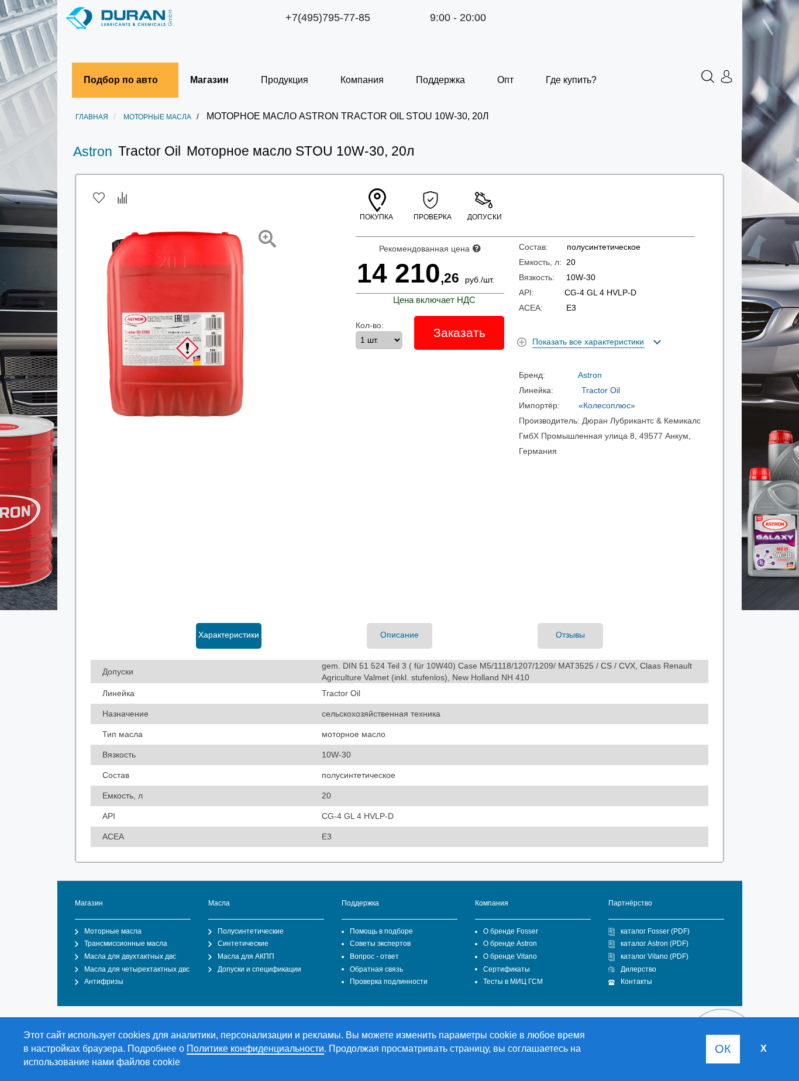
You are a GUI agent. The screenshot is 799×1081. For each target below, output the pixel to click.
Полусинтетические (251, 931)
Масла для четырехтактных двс (137, 969)
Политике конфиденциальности (255, 1049)
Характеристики (228, 634)
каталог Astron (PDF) (654, 943)
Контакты (636, 981)
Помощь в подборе (381, 931)
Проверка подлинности (389, 981)
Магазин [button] (209, 80)
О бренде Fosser (510, 931)
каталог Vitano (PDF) (654, 956)
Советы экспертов (380, 943)
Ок (723, 1048)
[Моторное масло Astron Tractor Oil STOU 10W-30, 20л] (267, 238)
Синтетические (243, 943)
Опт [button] (505, 80)
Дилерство (638, 969)
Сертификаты (506, 969)
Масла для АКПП (246, 956)
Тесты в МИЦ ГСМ (513, 981)
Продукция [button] (284, 80)
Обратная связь (376, 969)
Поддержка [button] (440, 80)
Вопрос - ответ (374, 956)
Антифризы (103, 981)
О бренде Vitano (510, 956)
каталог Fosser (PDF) (655, 931)
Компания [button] (362, 80)
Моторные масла (113, 931)
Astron (92, 151)
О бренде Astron (510, 943)
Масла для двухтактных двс (130, 956)
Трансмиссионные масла (125, 943)
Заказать (459, 332)
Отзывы (570, 634)
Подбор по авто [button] (121, 80)
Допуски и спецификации (259, 969)
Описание (399, 634)
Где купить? (571, 80)
